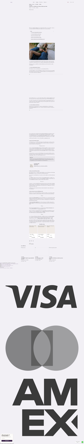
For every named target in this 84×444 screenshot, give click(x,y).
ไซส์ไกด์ (6, 264)
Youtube (48, 218)
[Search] (70, 2)
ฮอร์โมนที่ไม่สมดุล (34, 107)
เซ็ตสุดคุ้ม (37, 2)
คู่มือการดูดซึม (9, 264)
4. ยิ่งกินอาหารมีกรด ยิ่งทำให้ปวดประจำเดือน (36, 37)
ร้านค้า (7, 265)
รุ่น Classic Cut (34, 212)
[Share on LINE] (31, 241)
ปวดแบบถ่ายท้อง (49, 100)
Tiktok (46, 218)
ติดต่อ (9, 265)
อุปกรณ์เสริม (16, 263)
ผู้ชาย (11, 263)
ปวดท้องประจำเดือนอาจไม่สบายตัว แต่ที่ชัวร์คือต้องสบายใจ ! (38, 39)
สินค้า (33, 2)
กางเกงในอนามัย (4, 263)
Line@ (52, 218)
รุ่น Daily (44, 212)
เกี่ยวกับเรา (45, 2)
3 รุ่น (31, 212)
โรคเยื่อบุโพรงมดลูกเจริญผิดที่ (43, 135)
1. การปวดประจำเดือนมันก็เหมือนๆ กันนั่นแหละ (36, 32)
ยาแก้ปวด (32, 160)
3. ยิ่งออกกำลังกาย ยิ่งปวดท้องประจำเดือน (35, 35)
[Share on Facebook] (33, 241)
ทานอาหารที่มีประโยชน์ (45, 177)
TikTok (9, 266)
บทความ (33, 4)
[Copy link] (35, 241)
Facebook (38, 218)
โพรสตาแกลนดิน (44, 133)
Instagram (41, 218)
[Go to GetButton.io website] (82, 443)
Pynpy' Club (11, 265)
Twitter (44, 218)
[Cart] (73, 2)
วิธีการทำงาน (41, 2)
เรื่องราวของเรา (3, 265)
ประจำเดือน (36, 4)
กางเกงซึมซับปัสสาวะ (8, 263)
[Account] (71, 2)
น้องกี (53, 220)
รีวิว (5, 265)
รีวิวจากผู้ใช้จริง (52, 216)
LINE (2, 266)
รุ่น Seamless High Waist (39, 212)
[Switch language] (68, 2)
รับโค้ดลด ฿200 (7, 440)
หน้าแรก (30, 4)
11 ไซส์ (43, 211)
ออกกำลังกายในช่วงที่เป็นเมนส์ (35, 147)
